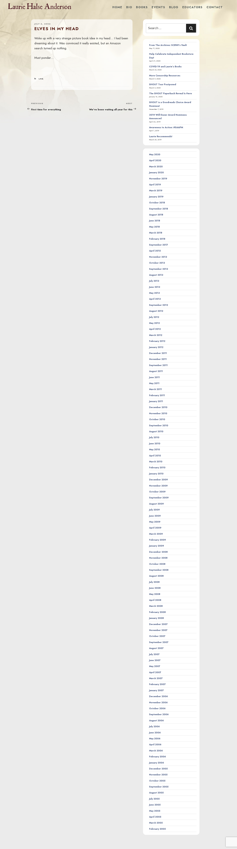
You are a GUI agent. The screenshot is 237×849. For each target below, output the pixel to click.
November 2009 (158, 485)
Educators (192, 7)
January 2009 (156, 545)
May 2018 (154, 226)
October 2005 (157, 780)
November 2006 (158, 702)
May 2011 (154, 383)
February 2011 (157, 395)
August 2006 (156, 720)
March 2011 (155, 389)
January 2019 (156, 196)
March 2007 (156, 678)
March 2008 (156, 606)
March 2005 (156, 822)
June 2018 (154, 220)
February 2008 (157, 612)
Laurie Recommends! (160, 136)
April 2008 (155, 600)
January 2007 (156, 690)
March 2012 (155, 335)
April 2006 (155, 744)
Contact (215, 7)
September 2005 (158, 786)
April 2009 (155, 527)
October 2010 (157, 419)
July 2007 (154, 654)
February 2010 (157, 467)
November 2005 (158, 774)
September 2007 (158, 642)
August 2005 (156, 792)
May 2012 (154, 323)
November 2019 (158, 178)
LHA (41, 78)
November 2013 (158, 256)
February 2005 (157, 828)
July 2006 (154, 726)
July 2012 (154, 317)
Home (117, 7)
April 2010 (155, 455)
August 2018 (156, 214)
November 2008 (158, 557)
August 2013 (156, 275)
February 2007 (157, 684)
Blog (173, 7)
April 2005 (155, 816)
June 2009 (155, 515)
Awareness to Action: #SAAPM (166, 127)
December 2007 (158, 624)
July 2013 (154, 280)
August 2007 (156, 648)
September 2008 (158, 570)
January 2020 (156, 172)
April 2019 (155, 184)
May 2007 (154, 666)
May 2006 (154, 738)
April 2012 (155, 329)
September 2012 (158, 305)
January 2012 (156, 347)
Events (158, 7)
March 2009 (156, 533)
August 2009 (156, 503)
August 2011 (156, 371)
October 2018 (157, 202)
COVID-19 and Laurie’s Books (165, 66)
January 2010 (156, 473)
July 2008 (154, 582)
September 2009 (159, 497)
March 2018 (155, 232)
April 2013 (155, 298)
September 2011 (158, 365)
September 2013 (158, 269)
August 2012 (156, 311)
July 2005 (154, 798)
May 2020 (154, 154)
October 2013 (157, 262)
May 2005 (154, 810)
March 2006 (156, 750)
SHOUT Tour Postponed (162, 84)
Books (142, 7)
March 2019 (155, 190)
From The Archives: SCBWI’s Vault (168, 45)
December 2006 (158, 696)
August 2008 (156, 575)
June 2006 (155, 732)
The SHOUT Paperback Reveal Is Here (170, 93)
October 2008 (157, 564)
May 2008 (154, 594)
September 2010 (158, 425)
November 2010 (158, 413)
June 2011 (154, 377)
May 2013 (154, 293)
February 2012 (157, 341)
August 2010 (156, 431)
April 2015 (155, 250)
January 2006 (156, 762)
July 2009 (154, 509)
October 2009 (157, 491)
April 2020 (155, 160)
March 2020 (156, 166)
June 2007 (154, 660)
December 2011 (158, 353)
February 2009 (157, 539)
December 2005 (158, 768)
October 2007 (157, 636)
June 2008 (155, 588)
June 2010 (154, 443)
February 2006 (157, 756)
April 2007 (155, 672)
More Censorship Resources (164, 75)
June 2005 (155, 804)
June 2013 (154, 287)
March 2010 (155, 461)
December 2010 (158, 407)
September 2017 (158, 244)
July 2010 (154, 437)
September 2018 (158, 208)
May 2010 (154, 449)
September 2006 (159, 714)
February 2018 (157, 238)
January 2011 (156, 401)
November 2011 (158, 359)
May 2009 (154, 521)
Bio (129, 7)
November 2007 (158, 630)
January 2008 (156, 618)
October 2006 (157, 708)
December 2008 (158, 551)
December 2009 (158, 479)
